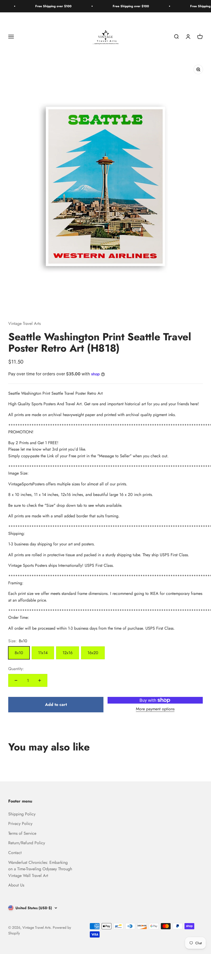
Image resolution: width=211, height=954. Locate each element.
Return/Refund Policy (26, 843)
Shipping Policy (22, 814)
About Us (16, 885)
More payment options (155, 709)
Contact (15, 853)
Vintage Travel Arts (24, 323)
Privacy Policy (20, 823)
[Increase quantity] (39, 680)
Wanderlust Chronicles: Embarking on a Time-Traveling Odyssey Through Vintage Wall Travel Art (40, 869)
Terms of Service (22, 833)
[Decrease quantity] (15, 680)
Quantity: (16, 669)
